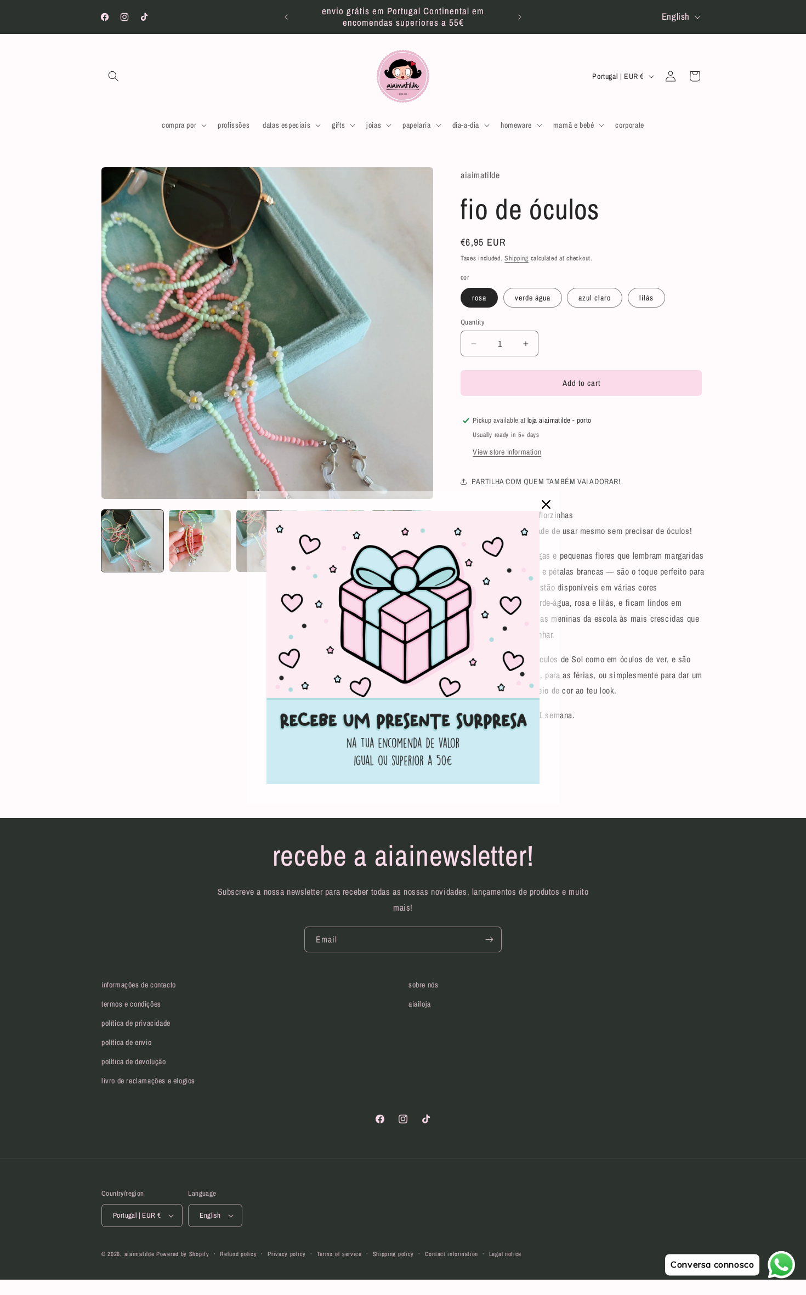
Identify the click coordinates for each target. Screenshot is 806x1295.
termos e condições (131, 1004)
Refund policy (238, 1254)
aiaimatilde (139, 1254)
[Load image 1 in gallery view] (132, 541)
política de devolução (133, 1061)
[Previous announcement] (286, 17)
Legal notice (505, 1254)
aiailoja (419, 1004)
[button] (113, 76)
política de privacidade (136, 1023)
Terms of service (339, 1254)
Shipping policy (394, 1254)
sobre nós (423, 985)
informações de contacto (138, 985)
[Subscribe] (489, 939)
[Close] (546, 504)
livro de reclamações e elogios (148, 1081)
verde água (532, 298)
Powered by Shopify (182, 1254)
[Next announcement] (520, 17)
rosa (479, 298)
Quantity (472, 322)
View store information (507, 452)
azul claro (594, 298)
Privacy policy (287, 1254)
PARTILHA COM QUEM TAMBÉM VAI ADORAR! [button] (546, 481)
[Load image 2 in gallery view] (200, 541)
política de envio (126, 1042)
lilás (646, 298)
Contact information (451, 1254)
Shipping (516, 258)
